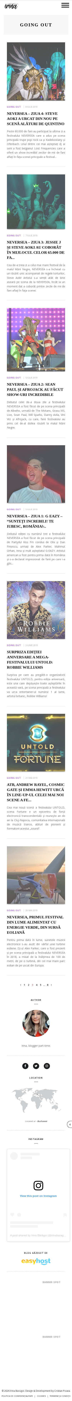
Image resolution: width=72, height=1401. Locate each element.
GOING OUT (14, 106)
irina (11, 5)
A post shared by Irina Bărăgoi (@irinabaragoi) (38, 1235)
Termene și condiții (60, 1396)
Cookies (41, 1396)
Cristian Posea (62, 1390)
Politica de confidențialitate (17, 1396)
